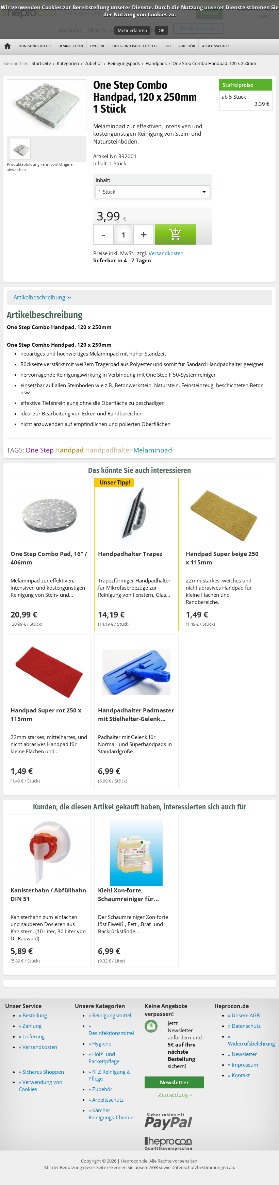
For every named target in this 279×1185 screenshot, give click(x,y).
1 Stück (106, 191)
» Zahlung (30, 1025)
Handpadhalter (108, 450)
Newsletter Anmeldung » (175, 1088)
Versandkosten (166, 253)
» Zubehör (100, 1089)
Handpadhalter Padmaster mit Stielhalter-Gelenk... (136, 714)
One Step (40, 450)
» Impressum (243, 1064)
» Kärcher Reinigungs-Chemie (110, 1114)
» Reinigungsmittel (109, 1015)
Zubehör (187, 46)
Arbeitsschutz (215, 46)
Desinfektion (71, 46)
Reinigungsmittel (35, 46)
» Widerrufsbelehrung (251, 1040)
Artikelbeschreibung (43, 297)
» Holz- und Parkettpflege (103, 1058)
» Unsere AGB (244, 1015)
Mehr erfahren (132, 30)
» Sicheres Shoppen (41, 1071)
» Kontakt (239, 1075)
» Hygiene (99, 1043)
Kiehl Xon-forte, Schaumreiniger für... (128, 894)
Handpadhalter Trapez (130, 553)
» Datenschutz (244, 1025)
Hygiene (97, 46)
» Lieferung (32, 1036)
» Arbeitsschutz (106, 1099)
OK (162, 30)
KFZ (168, 46)
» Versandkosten (38, 1046)
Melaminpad (152, 450)
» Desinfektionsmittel (111, 1029)
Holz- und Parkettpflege (135, 46)
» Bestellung (33, 1015)
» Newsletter (242, 1054)
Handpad (69, 450)
